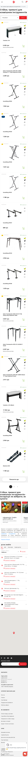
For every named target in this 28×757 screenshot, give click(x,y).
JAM (5, 547)
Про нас (3, 695)
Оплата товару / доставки (7, 713)
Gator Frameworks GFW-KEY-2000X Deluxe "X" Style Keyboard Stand (14, 375)
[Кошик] (23, 46)
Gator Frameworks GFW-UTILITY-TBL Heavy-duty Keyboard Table (12, 314)
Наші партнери (4, 740)
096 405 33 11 (4, 681)
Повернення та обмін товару (7, 718)
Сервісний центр (5, 735)
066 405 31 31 (4, 682)
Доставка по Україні (5, 721)
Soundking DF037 (7, 222)
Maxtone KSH (6, 466)
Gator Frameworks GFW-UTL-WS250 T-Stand (13, 345)
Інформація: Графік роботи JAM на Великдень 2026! (10, 519)
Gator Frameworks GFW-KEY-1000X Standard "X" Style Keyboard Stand (12, 71)
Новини (3, 697)
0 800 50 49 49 (4, 678)
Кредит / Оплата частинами (7, 723)
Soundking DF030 (7, 162)
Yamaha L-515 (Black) (8, 405)
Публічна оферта (5, 705)
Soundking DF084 (7, 435)
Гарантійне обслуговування (7, 716)
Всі (2, 547)
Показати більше (5, 539)
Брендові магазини (5, 732)
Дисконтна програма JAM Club (8, 737)
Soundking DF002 (7, 101)
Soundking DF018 (7, 253)
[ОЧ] (25, 26)
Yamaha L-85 (6, 40)
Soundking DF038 (7, 283)
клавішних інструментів (8, 533)
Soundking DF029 (7, 131)
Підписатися (23, 664)
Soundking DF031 (7, 192)
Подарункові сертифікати (7, 702)
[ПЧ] (25, 28)
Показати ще (14, 479)
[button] (22, 2)
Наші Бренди (4, 700)
